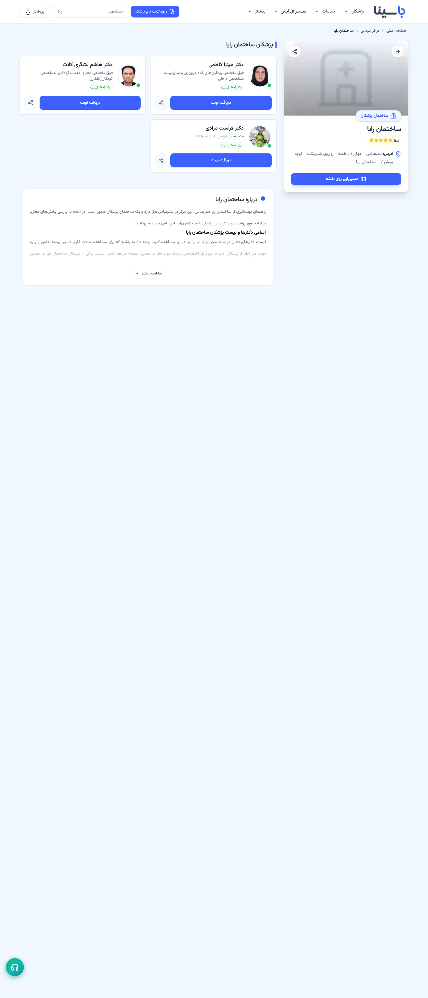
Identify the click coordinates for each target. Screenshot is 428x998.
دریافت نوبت (221, 103)
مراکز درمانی (370, 31)
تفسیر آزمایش (294, 11)
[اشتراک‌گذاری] (294, 51)
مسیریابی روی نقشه (342, 179)
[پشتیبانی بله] (15, 967)
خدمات (328, 11)
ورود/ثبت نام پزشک (151, 11)
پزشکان (357, 11)
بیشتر (260, 11)
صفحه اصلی (396, 31)
